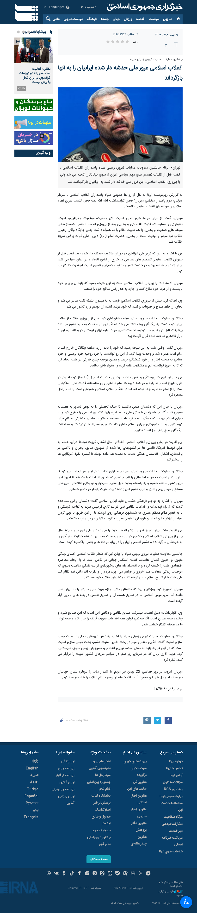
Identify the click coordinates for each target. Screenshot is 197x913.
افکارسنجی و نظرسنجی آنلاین (100, 765)
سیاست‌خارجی (73, 19)
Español (31, 796)
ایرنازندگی (67, 761)
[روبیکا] (133, 874)
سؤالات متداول (173, 782)
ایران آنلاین (67, 782)
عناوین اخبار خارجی (139, 813)
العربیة (34, 775)
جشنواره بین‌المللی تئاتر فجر (99, 841)
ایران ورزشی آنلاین (66, 799)
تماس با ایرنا (174, 768)
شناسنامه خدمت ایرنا (172, 806)
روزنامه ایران (66, 768)
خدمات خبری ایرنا (171, 852)
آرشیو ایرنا (176, 775)
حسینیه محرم (101, 830)
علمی (56, 19)
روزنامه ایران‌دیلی (62, 789)
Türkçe (32, 789)
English (32, 768)
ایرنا (144, 7)
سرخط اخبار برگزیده (139, 772)
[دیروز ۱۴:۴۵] (33, 50)
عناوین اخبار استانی (139, 799)
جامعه (105, 19)
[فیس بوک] (79, 874)
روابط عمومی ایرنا (171, 796)
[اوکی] (64, 874)
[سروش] (95, 874)
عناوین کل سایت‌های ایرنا (137, 785)
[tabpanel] (33, 66)
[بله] (117, 874)
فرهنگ (92, 19)
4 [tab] (18, 32)
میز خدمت (176, 831)
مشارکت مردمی (172, 824)
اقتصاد (140, 19)
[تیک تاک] (71, 874)
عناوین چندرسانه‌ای (139, 840)
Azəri (34, 782)
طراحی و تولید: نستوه (170, 894)
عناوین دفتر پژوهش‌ (139, 826)
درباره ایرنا (176, 761)
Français (31, 817)
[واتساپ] (49, 874)
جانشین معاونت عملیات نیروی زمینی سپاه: (156, 59)
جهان (116, 19)
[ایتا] (102, 874)
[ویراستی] (87, 874)
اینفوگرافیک (103, 810)
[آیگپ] (110, 874)
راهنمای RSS (173, 789)
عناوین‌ (167, 19)
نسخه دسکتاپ (99, 859)
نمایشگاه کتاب (101, 796)
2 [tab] (28, 32)
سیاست (154, 19)
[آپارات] (125, 874)
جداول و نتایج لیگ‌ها (101, 820)
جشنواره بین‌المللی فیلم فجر (99, 785)
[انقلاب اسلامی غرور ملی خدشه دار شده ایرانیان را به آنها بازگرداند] (120, 124)
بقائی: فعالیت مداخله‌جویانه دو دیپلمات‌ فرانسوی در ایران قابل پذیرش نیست (34, 75)
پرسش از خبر (102, 803)
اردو (35, 810)
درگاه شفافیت (173, 817)
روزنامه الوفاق (65, 775)
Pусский (32, 803)
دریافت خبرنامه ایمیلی (172, 841)
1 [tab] (34, 32)
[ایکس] (140, 874)
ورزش (128, 19)
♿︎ (186, 901)
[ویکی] (56, 874)
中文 (35, 761)
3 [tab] (23, 32)
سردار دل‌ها (103, 775)
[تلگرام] (148, 874)
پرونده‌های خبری (135, 761)
